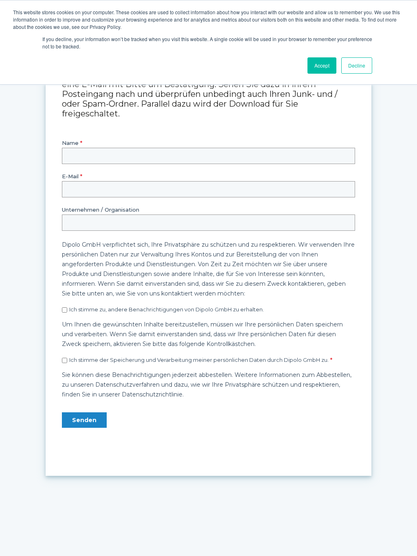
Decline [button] (356, 65)
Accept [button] (321, 65)
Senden (84, 420)
